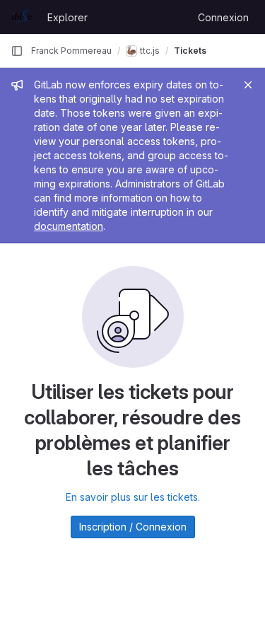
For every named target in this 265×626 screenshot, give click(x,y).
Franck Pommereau (71, 50)
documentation (68, 226)
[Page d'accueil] (22, 17)
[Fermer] (248, 84)
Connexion (223, 17)
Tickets (190, 50)
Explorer (67, 17)
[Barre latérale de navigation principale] (17, 51)
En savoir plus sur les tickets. (133, 497)
